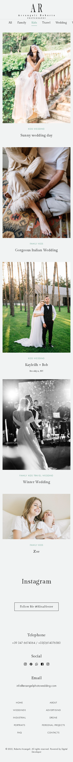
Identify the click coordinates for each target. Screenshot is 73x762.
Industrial (19, 717)
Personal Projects (53, 725)
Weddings (19, 710)
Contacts (53, 732)
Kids (34, 22)
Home (19, 702)
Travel (46, 22)
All (10, 22)
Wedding (61, 22)
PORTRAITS (19, 725)
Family (21, 22)
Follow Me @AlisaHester (36, 606)
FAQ (19, 732)
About (53, 702)
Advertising (53, 710)
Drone (54, 717)
